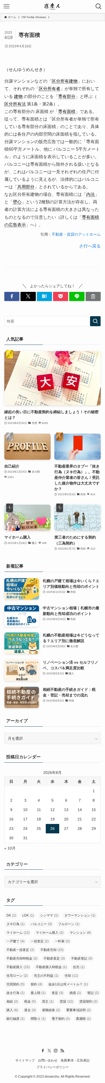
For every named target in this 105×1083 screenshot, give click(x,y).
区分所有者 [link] (49, 88)
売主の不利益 (46, 976)
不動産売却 (52, 950)
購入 (12, 1010)
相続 (12, 1001)
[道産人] (52, 6)
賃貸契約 (88, 1001)
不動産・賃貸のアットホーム (76, 234)
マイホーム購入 (50, 933)
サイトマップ (25, 1060)
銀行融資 (15, 1019)
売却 (71, 976)
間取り (38, 1019)
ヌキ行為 (15, 924)
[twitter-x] (49, 1050)
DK (11, 915)
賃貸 (66, 1001)
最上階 (38, 993)
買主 (48, 1001)
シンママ (49, 915)
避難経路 (51, 1010)
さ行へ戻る (90, 246)
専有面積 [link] (66, 111)
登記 (93, 993)
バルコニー (41, 924)
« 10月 (10, 848)
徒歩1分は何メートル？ (68, 984)
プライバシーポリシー (52, 1067)
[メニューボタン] (6, 6)
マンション (80, 933)
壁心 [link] (17, 202)
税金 (30, 1001)
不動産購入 (18, 967)
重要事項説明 (78, 1010)
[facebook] (42, 1050)
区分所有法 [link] (15, 104)
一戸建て (15, 941)
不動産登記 (81, 958)
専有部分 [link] (66, 96)
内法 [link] (90, 194)
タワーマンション (79, 915)
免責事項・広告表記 (75, 1060)
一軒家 (62, 941)
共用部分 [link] (25, 187)
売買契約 (15, 984)
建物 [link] (18, 96)
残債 (75, 993)
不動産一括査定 (20, 950)
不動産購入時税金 (51, 967)
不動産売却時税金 (21, 958)
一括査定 (40, 941)
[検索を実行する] (95, 321)
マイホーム (18, 933)
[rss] (62, 1050)
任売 (79, 967)
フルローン (68, 924)
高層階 (83, 1019)
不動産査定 (54, 958)
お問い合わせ (47, 1060)
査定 (57, 993)
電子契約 (61, 1019)
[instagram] (55, 1050)
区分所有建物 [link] (65, 81)
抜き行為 (15, 993)
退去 (30, 1010)
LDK (28, 915)
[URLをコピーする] (93, 296)
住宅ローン (17, 976)
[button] (11, 296)
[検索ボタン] (98, 6)
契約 (36, 984)
